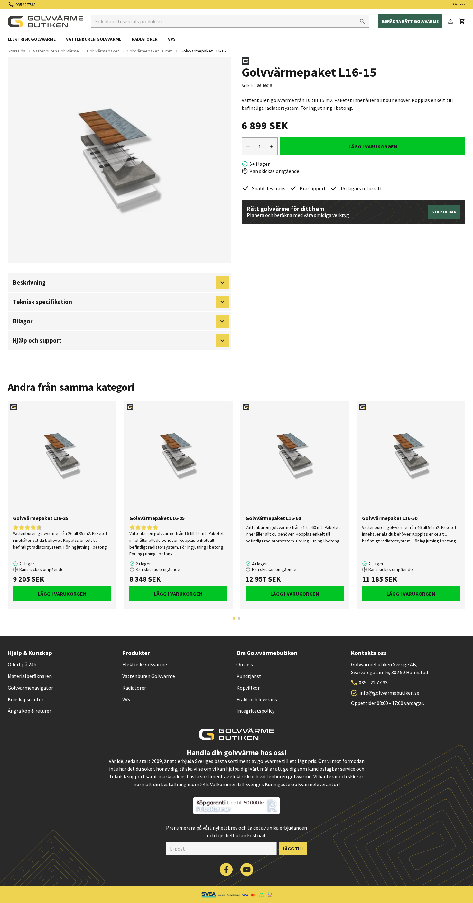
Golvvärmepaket (103, 51)
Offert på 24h (22, 664)
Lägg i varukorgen (372, 146)
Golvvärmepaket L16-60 (273, 518)
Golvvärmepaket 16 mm (149, 51)
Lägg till (293, 848)
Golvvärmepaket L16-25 (157, 518)
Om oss (459, 4)
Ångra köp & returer (29, 711)
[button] (462, 21)
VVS (172, 39)
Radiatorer (145, 39)
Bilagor (22, 321)
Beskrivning (29, 282)
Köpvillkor (248, 687)
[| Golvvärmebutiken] (45, 21)
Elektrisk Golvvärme (144, 664)
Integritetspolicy (255, 711)
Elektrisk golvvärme (32, 39)
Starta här (444, 212)
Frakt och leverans (256, 699)
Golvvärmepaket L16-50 (389, 518)
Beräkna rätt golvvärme (410, 21)
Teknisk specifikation (42, 302)
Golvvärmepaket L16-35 (40, 518)
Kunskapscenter (25, 699)
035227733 (25, 4)
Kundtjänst (248, 676)
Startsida (16, 51)
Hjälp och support (37, 340)
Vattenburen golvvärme (93, 39)
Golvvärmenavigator (30, 687)
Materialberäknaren (30, 676)
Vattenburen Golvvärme (56, 51)
